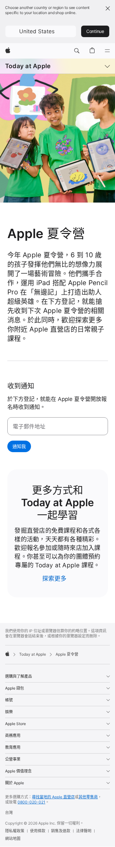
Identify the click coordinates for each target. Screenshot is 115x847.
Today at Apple (27, 66)
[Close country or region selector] (108, 8)
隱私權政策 (14, 830)
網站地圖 (12, 838)
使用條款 (37, 830)
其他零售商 (88, 797)
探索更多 (54, 578)
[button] (40, 31)
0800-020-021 (31, 802)
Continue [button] (95, 31)
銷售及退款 (60, 830)
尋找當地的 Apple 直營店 (53, 797)
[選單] (107, 51)
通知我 (19, 446)
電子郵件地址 (29, 426)
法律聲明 (83, 830)
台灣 (9, 812)
